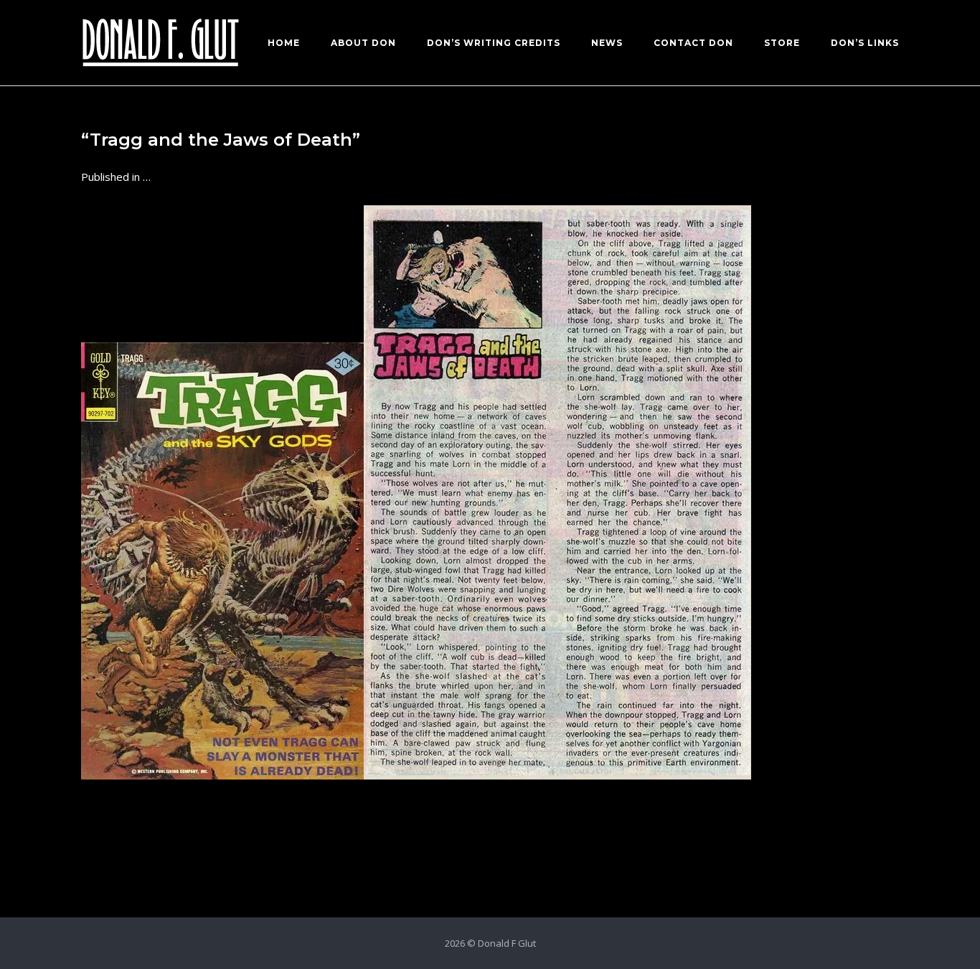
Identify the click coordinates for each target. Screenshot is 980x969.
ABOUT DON (363, 42)
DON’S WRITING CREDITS (493, 42)
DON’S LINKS (865, 42)
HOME (284, 42)
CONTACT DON (693, 42)
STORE (782, 42)
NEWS (607, 42)
